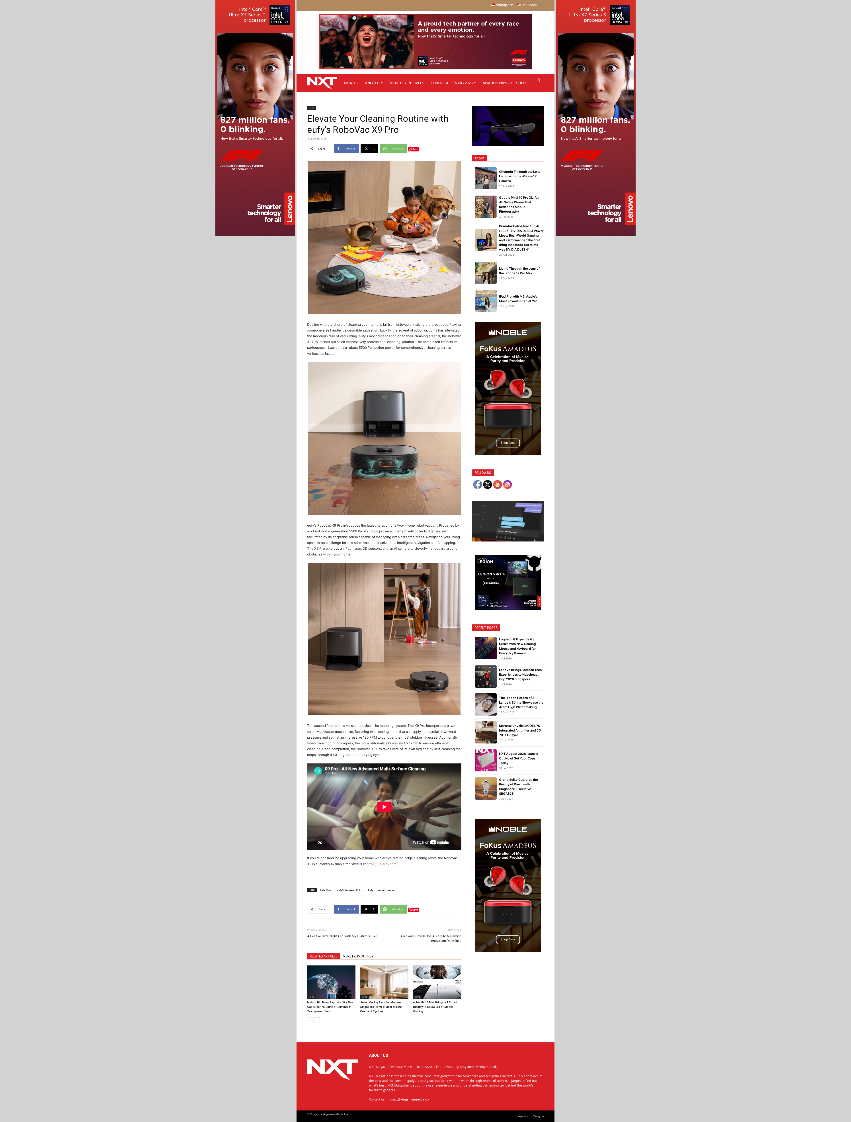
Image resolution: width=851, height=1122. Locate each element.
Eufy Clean (326, 890)
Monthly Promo (405, 82)
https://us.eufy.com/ (382, 864)
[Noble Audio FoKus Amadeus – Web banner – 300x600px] (508, 454)
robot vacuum (386, 890)
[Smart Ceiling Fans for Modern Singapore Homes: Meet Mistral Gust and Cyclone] (384, 982)
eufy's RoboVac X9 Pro (350, 890)
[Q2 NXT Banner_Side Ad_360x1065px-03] (255, 235)
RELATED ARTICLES (324, 956)
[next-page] (317, 1020)
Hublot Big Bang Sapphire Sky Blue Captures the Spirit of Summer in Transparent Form (330, 1007)
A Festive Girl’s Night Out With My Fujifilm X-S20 (342, 936)
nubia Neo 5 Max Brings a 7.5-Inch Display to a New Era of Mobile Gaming (435, 1007)
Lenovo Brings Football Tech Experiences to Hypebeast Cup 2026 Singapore (520, 674)
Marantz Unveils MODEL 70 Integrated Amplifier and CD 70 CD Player (520, 730)
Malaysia (538, 1116)
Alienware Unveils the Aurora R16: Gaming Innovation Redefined (430, 938)
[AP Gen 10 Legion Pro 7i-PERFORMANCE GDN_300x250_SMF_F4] (508, 609)
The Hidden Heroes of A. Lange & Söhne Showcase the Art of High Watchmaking (521, 702)
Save (415, 149)
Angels (372, 82)
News (349, 82)
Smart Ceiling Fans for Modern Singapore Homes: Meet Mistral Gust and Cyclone (381, 1007)
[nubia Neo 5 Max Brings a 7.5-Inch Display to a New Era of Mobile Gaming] (437, 982)
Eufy (370, 890)
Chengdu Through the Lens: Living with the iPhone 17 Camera (520, 176)
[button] (538, 81)
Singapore (522, 1116)
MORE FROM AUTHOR (358, 956)
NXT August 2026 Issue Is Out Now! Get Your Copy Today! (518, 758)
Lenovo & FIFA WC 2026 (452, 82)
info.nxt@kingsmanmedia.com (408, 1099)
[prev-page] (310, 1020)
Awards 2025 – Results (505, 82)
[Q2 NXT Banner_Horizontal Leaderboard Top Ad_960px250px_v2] (425, 68)
